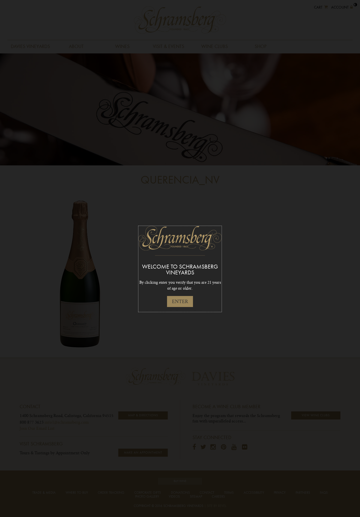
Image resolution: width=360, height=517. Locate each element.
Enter (180, 301)
